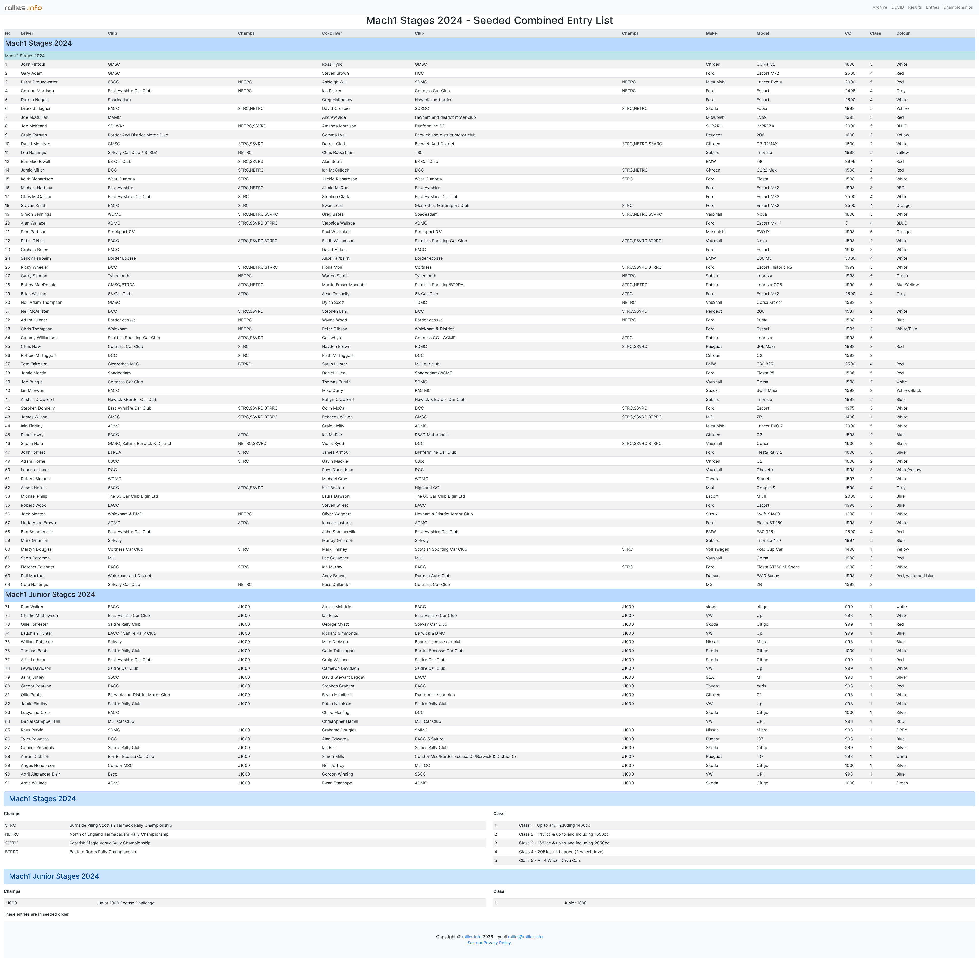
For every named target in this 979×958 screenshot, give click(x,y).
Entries (932, 7)
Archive (880, 7)
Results (915, 7)
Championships (958, 7)
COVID (897, 7)
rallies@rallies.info (525, 936)
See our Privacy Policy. (490, 942)
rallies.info (472, 936)
